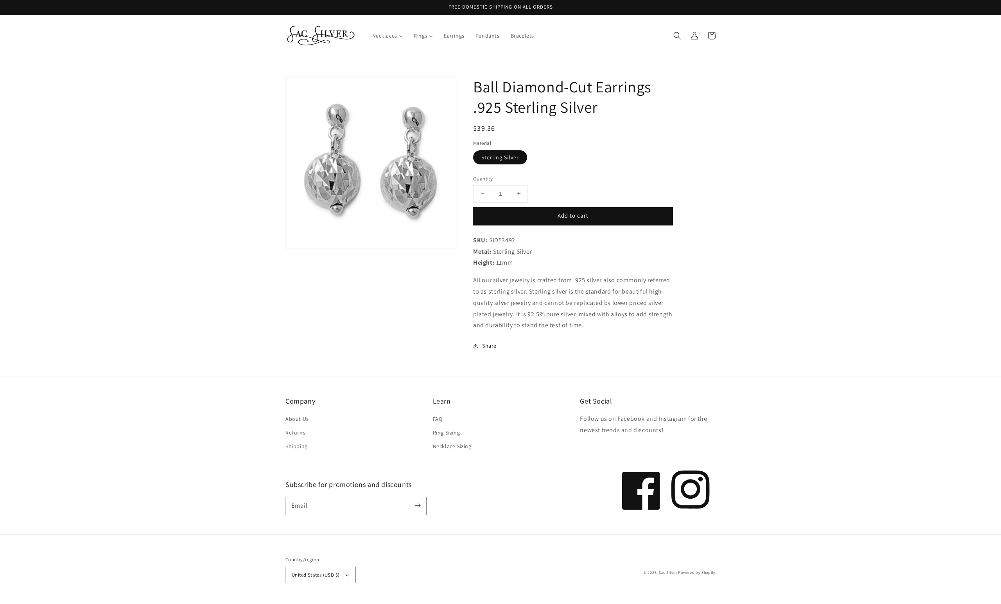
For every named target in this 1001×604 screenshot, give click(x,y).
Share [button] (489, 345)
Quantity (483, 178)
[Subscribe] (417, 505)
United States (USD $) (315, 575)
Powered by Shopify (697, 572)
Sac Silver (668, 572)
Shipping (296, 446)
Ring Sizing (446, 432)
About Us (297, 418)
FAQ (438, 418)
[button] (677, 35)
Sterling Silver (500, 157)
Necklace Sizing (452, 446)
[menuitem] (387, 35)
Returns (295, 432)
